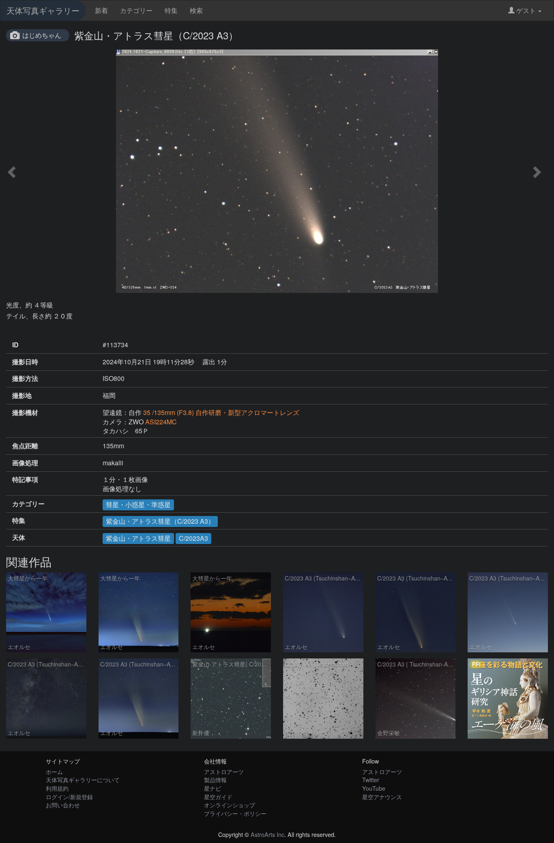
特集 (171, 10)
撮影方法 (25, 378)
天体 (18, 537)
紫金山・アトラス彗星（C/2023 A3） (160, 521)
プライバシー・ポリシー (235, 813)
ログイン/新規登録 (69, 796)
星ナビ (212, 788)
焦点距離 (25, 445)
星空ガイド (218, 796)
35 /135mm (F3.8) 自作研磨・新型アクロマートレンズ (221, 412)
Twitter (370, 779)
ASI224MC (161, 421)
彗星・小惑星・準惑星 (138, 504)
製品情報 (215, 779)
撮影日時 (25, 361)
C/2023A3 (193, 538)
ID (15, 344)
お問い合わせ (63, 804)
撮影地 (22, 395)
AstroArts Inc (267, 834)
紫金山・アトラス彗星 (138, 538)
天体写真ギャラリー (42, 10)
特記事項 (25, 479)
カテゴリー (136, 10)
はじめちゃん (41, 35)
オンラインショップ (229, 804)
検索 (196, 10)
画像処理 (25, 462)
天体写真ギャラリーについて (83, 779)
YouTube (373, 788)
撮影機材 (25, 412)
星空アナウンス (382, 796)
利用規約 (57, 788)
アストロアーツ (224, 771)
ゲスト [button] (526, 10)
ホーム (54, 771)
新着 (101, 10)
